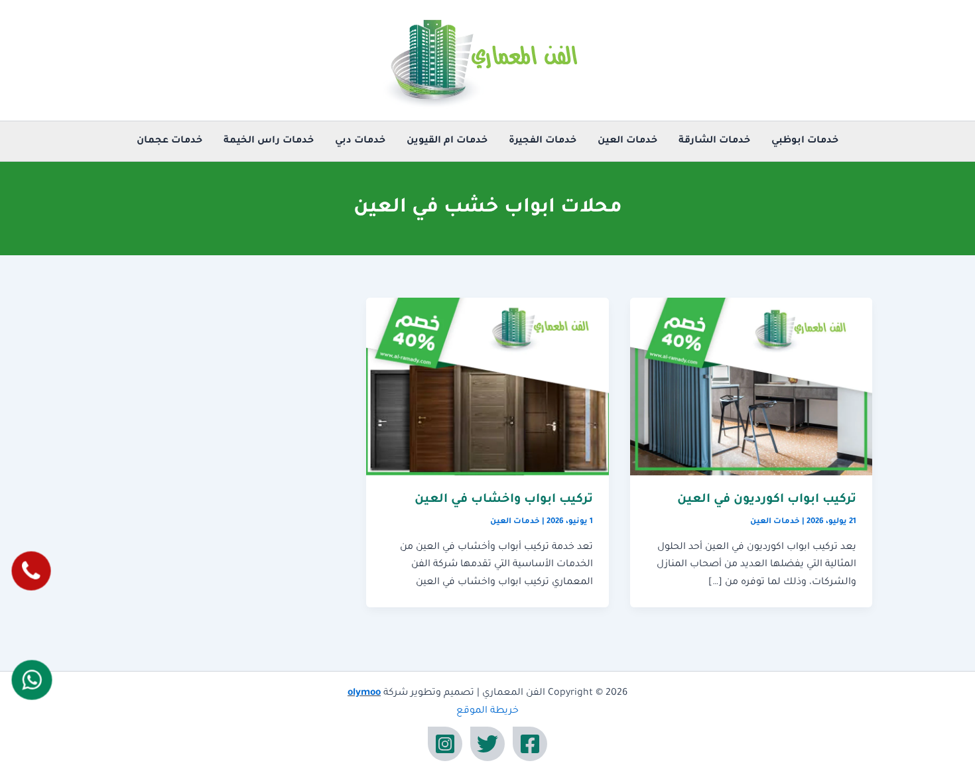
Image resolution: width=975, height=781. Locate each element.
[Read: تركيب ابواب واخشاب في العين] (487, 387)
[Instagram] (445, 744)
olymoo (364, 693)
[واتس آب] (31, 680)
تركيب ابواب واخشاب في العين (504, 500)
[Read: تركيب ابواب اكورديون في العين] (751, 387)
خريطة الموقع (487, 711)
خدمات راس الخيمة (269, 141)
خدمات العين (627, 141)
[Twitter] (487, 744)
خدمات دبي (360, 141)
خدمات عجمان (169, 141)
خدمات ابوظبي (804, 141)
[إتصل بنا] (31, 571)
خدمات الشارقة (714, 141)
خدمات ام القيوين (447, 141)
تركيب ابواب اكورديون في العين (766, 500)
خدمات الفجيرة (542, 141)
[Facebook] (530, 744)
